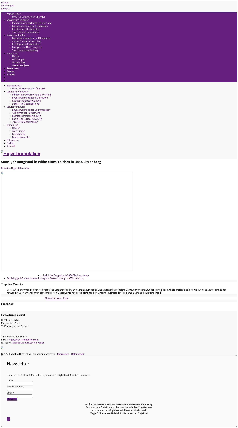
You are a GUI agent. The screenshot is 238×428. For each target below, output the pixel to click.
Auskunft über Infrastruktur (26, 41)
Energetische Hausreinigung (27, 47)
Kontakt (5, 8)
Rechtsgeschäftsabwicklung (26, 29)
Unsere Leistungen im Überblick (28, 16)
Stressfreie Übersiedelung (25, 32)
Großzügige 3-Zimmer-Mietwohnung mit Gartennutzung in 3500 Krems (45, 278)
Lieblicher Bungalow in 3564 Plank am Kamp (64, 275)
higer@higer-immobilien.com (23, 339)
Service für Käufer (16, 35)
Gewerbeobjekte (20, 65)
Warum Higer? (14, 13)
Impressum (63, 353)
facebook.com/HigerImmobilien (28, 342)
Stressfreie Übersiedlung (25, 50)
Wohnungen (7, 5)
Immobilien (12, 53)
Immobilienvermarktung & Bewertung (32, 22)
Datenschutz (77, 353)
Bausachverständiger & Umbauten (30, 25)
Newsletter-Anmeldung (57, 298)
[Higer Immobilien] (20, 153)
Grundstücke (18, 62)
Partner (11, 71)
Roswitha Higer (9, 168)
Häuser (5, 2)
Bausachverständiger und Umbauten (31, 38)
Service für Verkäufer (18, 19)
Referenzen (13, 68)
